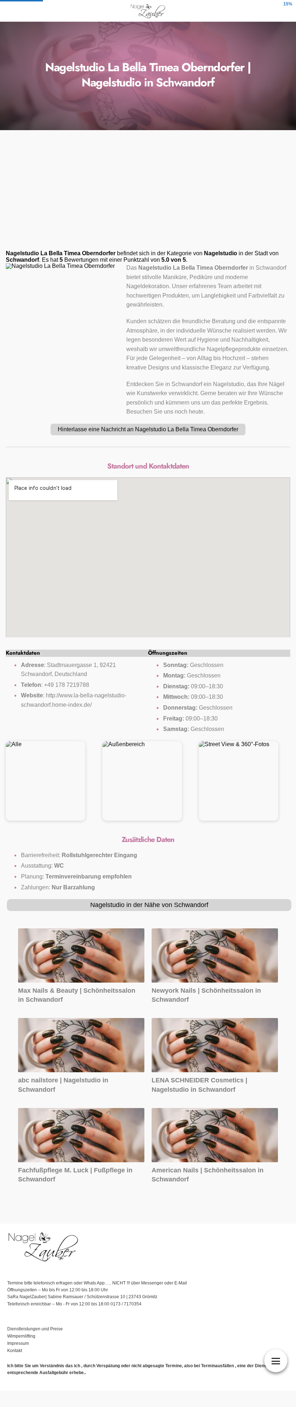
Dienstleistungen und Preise (35, 1328)
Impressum (18, 1343)
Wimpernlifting (21, 1336)
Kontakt (14, 1350)
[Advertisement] (148, 192)
